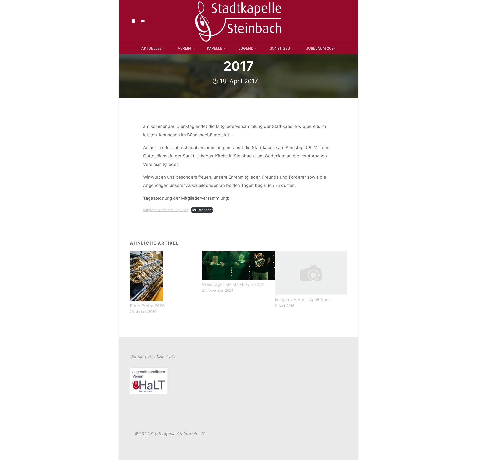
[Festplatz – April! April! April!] (311, 272)
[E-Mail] (143, 21)
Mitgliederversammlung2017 (165, 210)
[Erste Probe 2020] (146, 275)
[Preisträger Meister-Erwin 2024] (238, 265)
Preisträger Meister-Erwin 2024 (233, 284)
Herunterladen (201, 210)
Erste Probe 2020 (147, 305)
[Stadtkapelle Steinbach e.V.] (238, 20)
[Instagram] (134, 21)
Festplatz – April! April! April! (303, 299)
